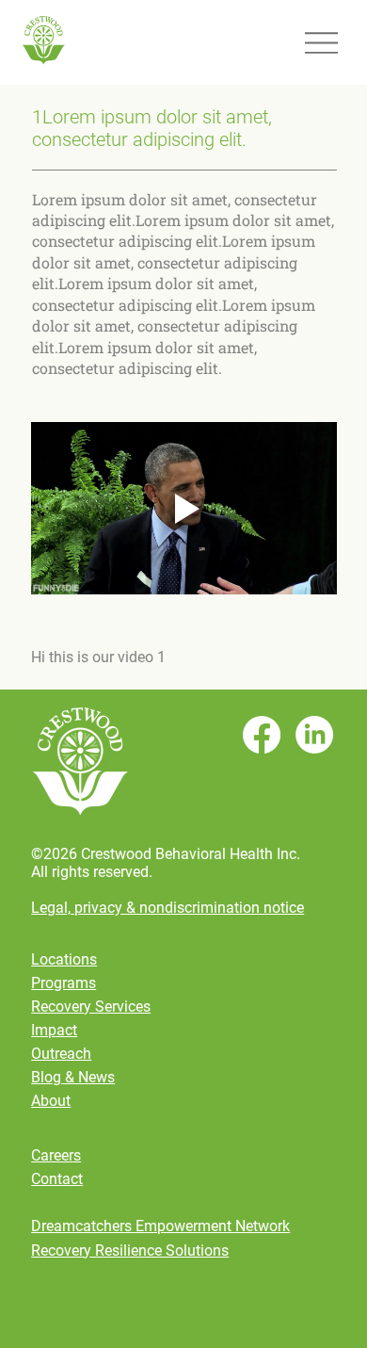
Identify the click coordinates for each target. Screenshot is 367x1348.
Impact (54, 1030)
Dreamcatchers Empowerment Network (160, 1226)
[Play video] (184, 508)
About (51, 1101)
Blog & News (73, 1077)
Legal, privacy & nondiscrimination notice (167, 908)
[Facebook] (261, 735)
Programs (63, 983)
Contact (57, 1179)
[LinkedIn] (314, 735)
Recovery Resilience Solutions (130, 1250)
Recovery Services (91, 1006)
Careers (56, 1155)
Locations (64, 959)
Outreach (61, 1054)
